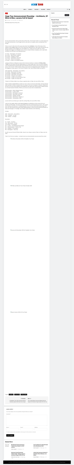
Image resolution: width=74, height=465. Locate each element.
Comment (8, 414)
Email (21, 427)
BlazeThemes (62, 462)
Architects (11, 394)
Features (36, 9)
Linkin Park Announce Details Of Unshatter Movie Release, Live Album (40, 454)
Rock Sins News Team (15, 457)
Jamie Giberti (8, 20)
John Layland (14, 449)
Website (36, 427)
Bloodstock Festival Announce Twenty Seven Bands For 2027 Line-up (17, 446)
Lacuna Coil (17, 394)
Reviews (30, 9)
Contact (48, 9)
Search (52, 13)
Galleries (43, 9)
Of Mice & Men (24, 394)
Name (7, 427)
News (25, 9)
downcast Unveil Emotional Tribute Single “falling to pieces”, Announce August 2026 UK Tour (18, 454)
